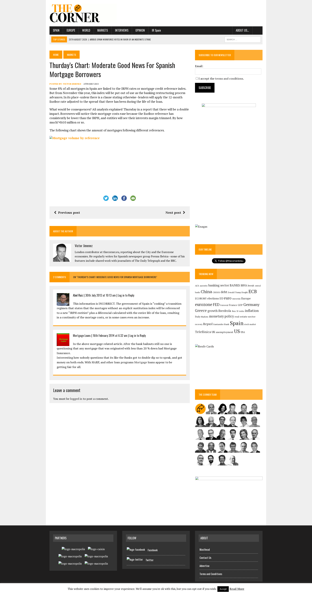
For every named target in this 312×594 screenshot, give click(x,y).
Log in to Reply (126, 295)
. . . (257, 30)
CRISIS (216, 292)
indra (241, 311)
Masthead (205, 549)
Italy (197, 316)
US (237, 331)
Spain (56, 30)
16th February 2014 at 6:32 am (110, 335)
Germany (251, 304)
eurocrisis (236, 298)
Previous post (69, 212)
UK (213, 332)
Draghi (245, 292)
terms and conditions (229, 78)
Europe (71, 30)
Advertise (204, 566)
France (233, 305)
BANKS (235, 285)
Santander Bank (221, 324)
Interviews (121, 30)
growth (212, 311)
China (206, 291)
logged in (76, 399)
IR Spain (156, 30)
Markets (102, 30)
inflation (252, 310)
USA (243, 332)
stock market (250, 324)
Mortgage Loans (82, 335)
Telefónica (203, 332)
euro (227, 298)
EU (221, 298)
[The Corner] (83, 13)
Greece (201, 310)
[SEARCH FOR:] (243, 39)
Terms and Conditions (211, 574)
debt (224, 292)
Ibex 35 (235, 311)
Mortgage (140, 362)
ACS (197, 285)
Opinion (140, 30)
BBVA (244, 285)
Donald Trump (234, 292)
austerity (204, 285)
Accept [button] (223, 589)
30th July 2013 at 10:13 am (100, 295)
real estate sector (245, 316)
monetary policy (221, 316)
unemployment (224, 332)
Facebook (153, 550)
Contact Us (205, 558)
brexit (251, 285)
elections (213, 298)
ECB (252, 291)
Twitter (149, 560)
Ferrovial (224, 305)
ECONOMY (201, 298)
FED (216, 304)
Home (56, 54)
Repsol (208, 324)
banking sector (218, 285)
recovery (198, 324)
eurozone (203, 304)
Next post (173, 212)
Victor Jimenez (72, 83)
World (86, 30)
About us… (242, 30)
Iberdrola (224, 311)
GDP (240, 305)
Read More (236, 589)
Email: (199, 66)
